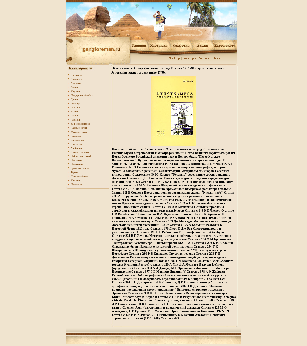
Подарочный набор (82, 95)
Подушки (76, 160)
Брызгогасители (80, 168)
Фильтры (76, 103)
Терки (74, 172)
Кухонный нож (79, 176)
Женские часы (79, 131)
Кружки (75, 91)
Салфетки (76, 79)
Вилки (74, 87)
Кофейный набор (80, 123)
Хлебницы (76, 148)
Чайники (76, 135)
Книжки (75, 180)
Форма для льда (80, 152)
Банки (74, 111)
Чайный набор (79, 127)
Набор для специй (81, 156)
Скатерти (76, 83)
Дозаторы (76, 144)
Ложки (74, 115)
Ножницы (76, 184)
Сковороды (77, 139)
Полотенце (77, 164)
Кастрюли (76, 75)
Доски (74, 99)
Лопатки (75, 119)
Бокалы (75, 107)
